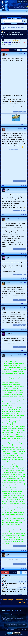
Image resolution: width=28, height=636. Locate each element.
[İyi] (19, 40)
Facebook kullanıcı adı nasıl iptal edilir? (8, 600)
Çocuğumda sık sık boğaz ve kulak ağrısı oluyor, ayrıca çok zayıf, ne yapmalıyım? (13, 591)
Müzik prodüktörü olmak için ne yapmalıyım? (20, 600)
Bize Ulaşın (19, 625)
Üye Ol (20, 1)
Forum (4, 26)
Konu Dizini (8, 624)
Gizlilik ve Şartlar (22, 624)
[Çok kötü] (14, 40)
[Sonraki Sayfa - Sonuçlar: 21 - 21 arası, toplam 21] (25, 50)
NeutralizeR (24, 629)
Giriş (26, 1)
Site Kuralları (14, 624)
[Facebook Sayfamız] (18, 610)
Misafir (26, 6)
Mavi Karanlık (9, 614)
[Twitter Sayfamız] (21, 610)
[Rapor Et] (3, 124)
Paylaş (20, 111)
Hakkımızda (12, 625)
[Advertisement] (14, 80)
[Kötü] (15, 40)
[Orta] (17, 40)
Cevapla (24, 124)
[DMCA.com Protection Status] (14, 633)
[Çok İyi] (20, 40)
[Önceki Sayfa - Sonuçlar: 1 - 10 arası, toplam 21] (18, 50)
